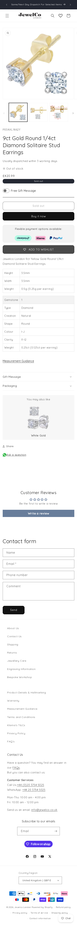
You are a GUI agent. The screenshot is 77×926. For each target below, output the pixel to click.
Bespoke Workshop (19, 677)
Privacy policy (20, 913)
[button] (7, 16)
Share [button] (10, 446)
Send (13, 610)
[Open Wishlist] (60, 16)
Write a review (38, 513)
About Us (13, 628)
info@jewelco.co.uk (44, 810)
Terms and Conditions (21, 717)
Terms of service (39, 913)
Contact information (40, 918)
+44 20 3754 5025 (33, 789)
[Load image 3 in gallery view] (58, 112)
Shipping (12, 644)
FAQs (16, 767)
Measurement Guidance (18, 361)
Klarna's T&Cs (16, 725)
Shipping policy (59, 913)
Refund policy (63, 907)
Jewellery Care (16, 660)
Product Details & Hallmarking (26, 692)
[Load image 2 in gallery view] (38, 112)
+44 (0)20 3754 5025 (30, 785)
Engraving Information (21, 669)
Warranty (13, 700)
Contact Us (14, 636)
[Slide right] (73, 113)
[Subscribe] (56, 831)
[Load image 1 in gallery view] (18, 112)
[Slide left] (4, 113)
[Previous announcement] (7, 5)
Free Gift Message (23, 190)
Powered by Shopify (42, 907)
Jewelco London (23, 907)
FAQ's (11, 741)
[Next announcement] (70, 5)
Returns (12, 652)
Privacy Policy (16, 733)
